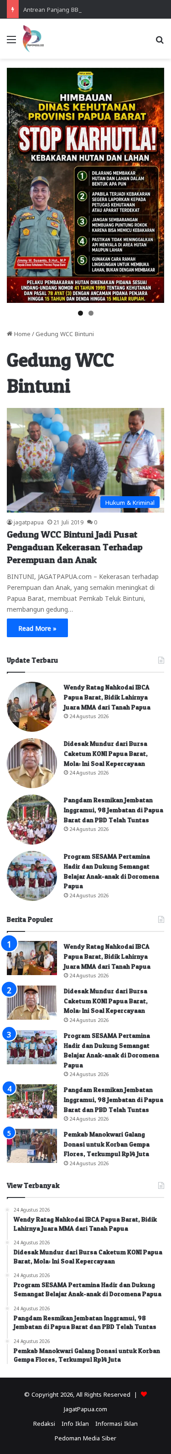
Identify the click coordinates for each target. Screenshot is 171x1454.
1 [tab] (80, 313)
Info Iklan (75, 1422)
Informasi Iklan (116, 1422)
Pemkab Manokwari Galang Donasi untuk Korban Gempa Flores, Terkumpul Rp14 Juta (107, 1143)
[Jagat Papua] (33, 38)
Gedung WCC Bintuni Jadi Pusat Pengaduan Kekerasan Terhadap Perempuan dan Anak (75, 547)
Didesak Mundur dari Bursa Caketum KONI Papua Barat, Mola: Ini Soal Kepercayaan (106, 753)
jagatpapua (29, 521)
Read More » (37, 627)
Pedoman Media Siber (85, 1437)
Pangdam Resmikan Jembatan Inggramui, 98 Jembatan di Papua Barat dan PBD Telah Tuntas (113, 809)
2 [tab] (90, 313)
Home (21, 333)
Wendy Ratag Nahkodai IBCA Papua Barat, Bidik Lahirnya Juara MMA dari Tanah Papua (107, 696)
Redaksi (44, 1422)
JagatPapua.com (85, 1408)
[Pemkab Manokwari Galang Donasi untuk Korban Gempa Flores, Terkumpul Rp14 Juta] (32, 1146)
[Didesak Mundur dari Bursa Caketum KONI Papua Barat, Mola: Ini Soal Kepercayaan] (32, 763)
